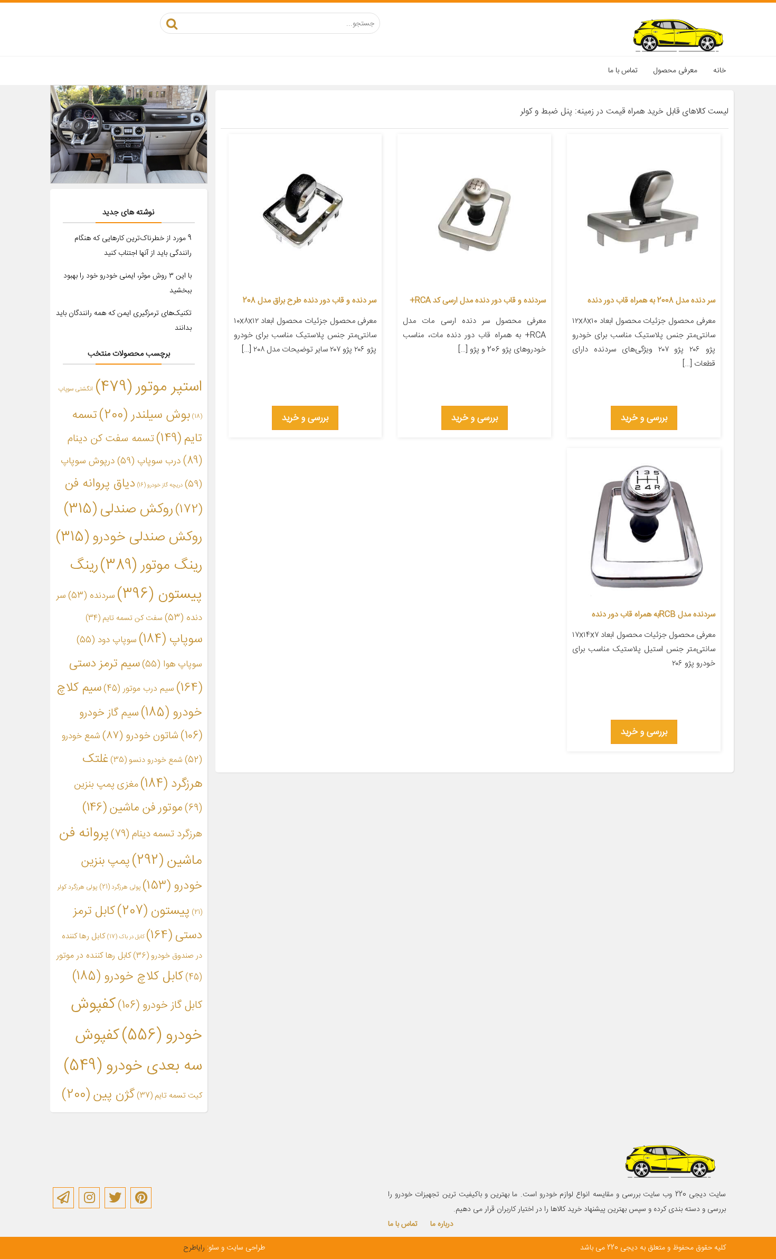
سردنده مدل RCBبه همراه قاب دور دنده (653, 614)
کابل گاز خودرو (160, 1005)
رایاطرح (194, 1248)
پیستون (153, 911)
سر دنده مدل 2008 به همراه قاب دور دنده (651, 300)
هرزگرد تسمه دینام (156, 834)
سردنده (91, 595)
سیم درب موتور (138, 689)
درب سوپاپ (149, 461)
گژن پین (98, 1094)
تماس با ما (623, 70)
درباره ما (441, 1224)
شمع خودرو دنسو (146, 760)
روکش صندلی (118, 509)
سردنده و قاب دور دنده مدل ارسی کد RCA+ (478, 300)
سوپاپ (170, 640)
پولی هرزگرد (119, 887)
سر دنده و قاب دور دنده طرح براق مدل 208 (309, 300)
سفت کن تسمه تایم (124, 618)
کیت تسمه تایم (169, 1095)
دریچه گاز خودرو (160, 485)
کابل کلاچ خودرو (127, 977)
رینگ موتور (151, 566)
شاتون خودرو (140, 736)
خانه (719, 70)
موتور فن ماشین (132, 808)
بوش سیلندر (144, 415)
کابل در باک (125, 937)
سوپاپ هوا (172, 664)
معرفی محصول (675, 70)
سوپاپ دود (107, 640)
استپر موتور (148, 387)
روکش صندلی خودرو (129, 537)
